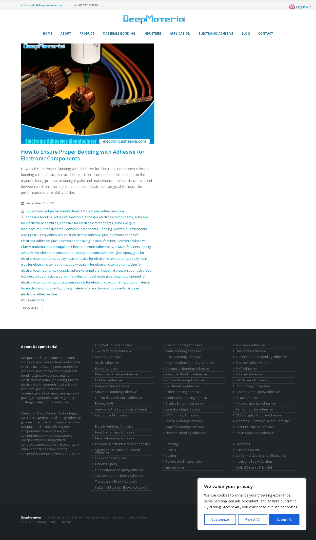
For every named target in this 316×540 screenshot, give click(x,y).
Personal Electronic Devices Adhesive (122, 444)
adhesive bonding (39, 217)
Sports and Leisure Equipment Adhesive (117, 451)
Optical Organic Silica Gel (254, 467)
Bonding (171, 444)
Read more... (31, 308)
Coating (171, 456)
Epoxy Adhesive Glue (110, 458)
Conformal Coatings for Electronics (261, 456)
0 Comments (35, 300)
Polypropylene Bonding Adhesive (190, 363)
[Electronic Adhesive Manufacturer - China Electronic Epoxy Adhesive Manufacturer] (154, 19)
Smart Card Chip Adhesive (255, 433)
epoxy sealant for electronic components (99, 264)
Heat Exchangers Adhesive (115, 432)
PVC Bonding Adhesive (182, 386)
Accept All (284, 519)
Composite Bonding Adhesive (187, 369)
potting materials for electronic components (93, 288)
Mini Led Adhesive (249, 374)
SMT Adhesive (246, 369)
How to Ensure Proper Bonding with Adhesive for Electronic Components (82, 155)
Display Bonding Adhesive (184, 403)
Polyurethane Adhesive (112, 386)
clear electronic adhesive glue (86, 235)
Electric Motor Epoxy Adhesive (258, 392)
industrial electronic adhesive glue (126, 270)
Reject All (252, 519)
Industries (152, 33)
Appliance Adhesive (250, 345)
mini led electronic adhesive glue (88, 276)
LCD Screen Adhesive (251, 380)
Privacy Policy (46, 522)
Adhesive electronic (68, 217)
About (65, 33)
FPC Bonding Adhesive (181, 415)
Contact (265, 33)
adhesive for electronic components (86, 223)
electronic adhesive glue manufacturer (87, 241)
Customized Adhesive (111, 415)
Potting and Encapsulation (184, 461)
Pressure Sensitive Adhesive (116, 374)
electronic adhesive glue (39, 241)
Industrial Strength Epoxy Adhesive (121, 487)
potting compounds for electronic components (91, 282)
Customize (220, 519)
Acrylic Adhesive (107, 363)
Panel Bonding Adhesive (183, 392)
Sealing (170, 450)
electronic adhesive (124, 235)
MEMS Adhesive (247, 398)
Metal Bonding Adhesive (183, 351)
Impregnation (175, 467)
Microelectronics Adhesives (256, 403)
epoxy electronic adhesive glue (99, 253)
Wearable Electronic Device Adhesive (263, 421)
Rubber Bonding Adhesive (184, 380)
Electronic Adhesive (216, 33)
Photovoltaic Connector (57, 526)
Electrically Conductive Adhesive (118, 398)
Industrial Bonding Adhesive (186, 374)
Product (86, 33)
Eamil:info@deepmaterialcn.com (43, 5)
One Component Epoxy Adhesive (119, 470)
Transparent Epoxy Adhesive (116, 481)
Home (47, 33)
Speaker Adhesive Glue (253, 363)
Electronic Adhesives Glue (105, 211)
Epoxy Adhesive (106, 369)
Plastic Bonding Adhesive (183, 345)
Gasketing (243, 444)
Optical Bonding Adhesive (184, 421)
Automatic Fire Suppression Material (121, 409)
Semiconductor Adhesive (254, 409)
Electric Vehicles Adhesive (114, 426)
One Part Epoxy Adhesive (113, 345)
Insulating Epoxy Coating (254, 461)
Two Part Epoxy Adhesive (113, 351)
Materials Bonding (119, 33)
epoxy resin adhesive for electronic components (92, 259)
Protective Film (105, 403)
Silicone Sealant (247, 450)
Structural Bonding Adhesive (116, 392)
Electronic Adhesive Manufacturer (54, 211)
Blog (245, 33)
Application (180, 33)
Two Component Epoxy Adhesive (119, 476)
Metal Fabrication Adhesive (115, 438)
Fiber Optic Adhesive (251, 351)
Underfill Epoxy (106, 464)
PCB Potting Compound (253, 386)
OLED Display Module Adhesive (259, 415)
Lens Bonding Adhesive (182, 409)
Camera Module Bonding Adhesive (261, 357)
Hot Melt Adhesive (108, 380)
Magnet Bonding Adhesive (184, 427)
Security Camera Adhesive (255, 427)
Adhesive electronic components (108, 217)
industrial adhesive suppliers (78, 270)
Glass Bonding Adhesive (183, 357)
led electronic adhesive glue (41, 276)
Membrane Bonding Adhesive (187, 398)
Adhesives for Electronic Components (70, 229)
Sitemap (66, 522)
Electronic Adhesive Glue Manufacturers (110, 247)
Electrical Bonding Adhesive (185, 433)
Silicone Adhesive (108, 357)
